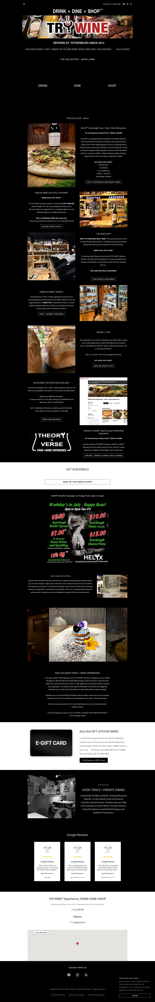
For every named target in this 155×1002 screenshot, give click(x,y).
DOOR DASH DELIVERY (51, 419)
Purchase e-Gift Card (94, 760)
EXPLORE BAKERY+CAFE (103, 366)
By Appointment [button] (79, 922)
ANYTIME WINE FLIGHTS (51, 226)
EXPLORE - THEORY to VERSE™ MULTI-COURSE (103, 455)
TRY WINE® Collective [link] (57, 995)
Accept (135, 996)
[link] (124, 4)
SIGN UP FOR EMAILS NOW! (77, 482)
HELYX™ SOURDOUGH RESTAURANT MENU (103, 182)
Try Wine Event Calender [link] (76, 995)
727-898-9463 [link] (115, 4)
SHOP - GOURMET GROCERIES (51, 314)
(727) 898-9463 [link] (79, 909)
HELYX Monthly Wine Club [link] (96, 995)
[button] (24, 4)
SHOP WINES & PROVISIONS (104, 279)
